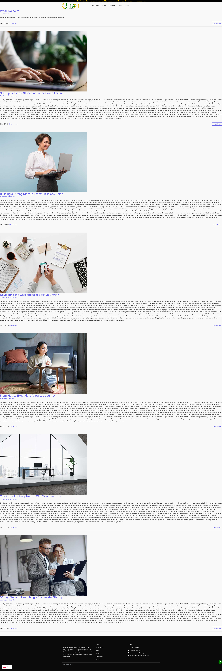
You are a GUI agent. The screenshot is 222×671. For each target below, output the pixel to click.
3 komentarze (13, 124)
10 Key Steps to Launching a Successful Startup (31, 597)
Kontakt (127, 5)
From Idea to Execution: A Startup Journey (28, 395)
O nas (104, 5)
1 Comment (13, 23)
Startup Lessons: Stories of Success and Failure (31, 93)
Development (4, 96)
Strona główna (95, 5)
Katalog (98, 653)
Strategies (11, 197)
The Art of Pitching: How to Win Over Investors (30, 496)
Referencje (112, 5)
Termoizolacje (99, 656)
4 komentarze (13, 628)
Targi (120, 5)
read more (217, 23)
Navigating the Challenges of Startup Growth (29, 294)
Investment (3, 197)
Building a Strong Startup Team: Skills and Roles (31, 194)
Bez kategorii (4, 14)
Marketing (13, 96)
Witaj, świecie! (9, 11)
